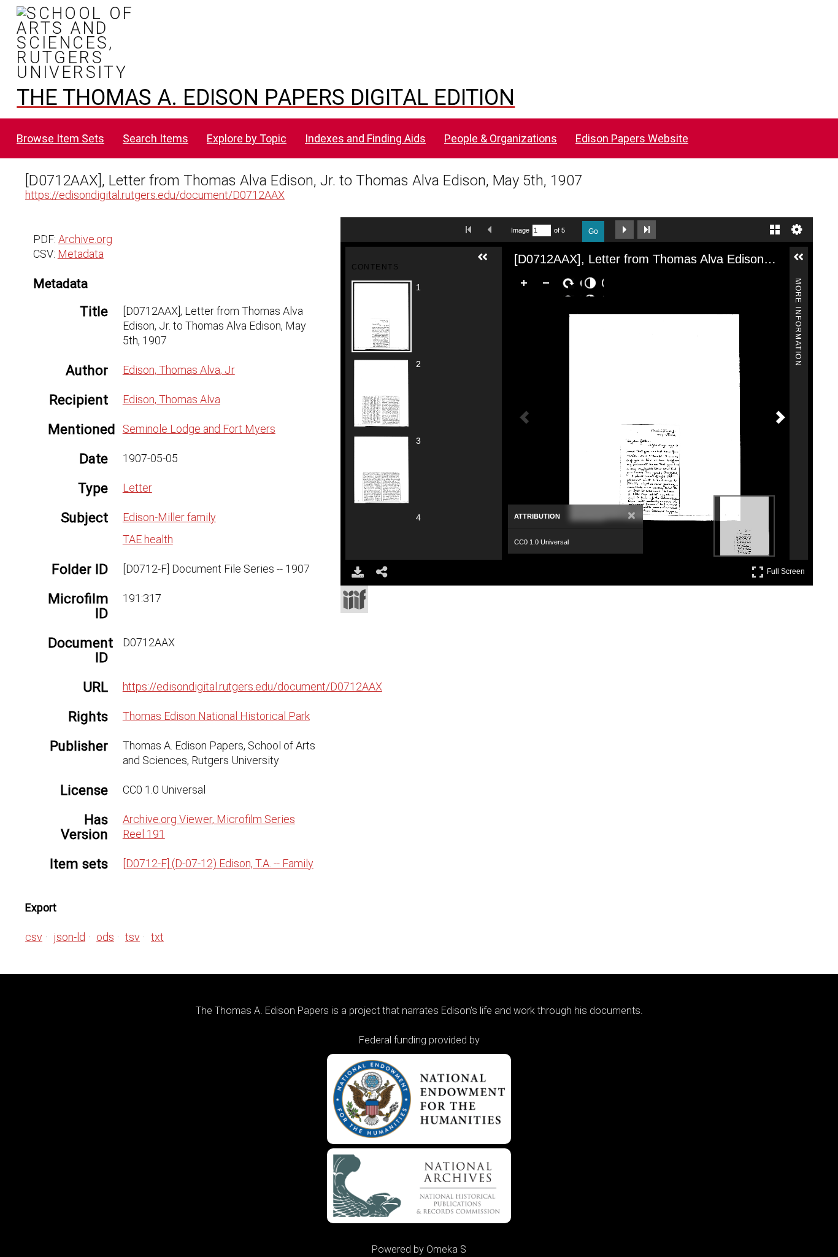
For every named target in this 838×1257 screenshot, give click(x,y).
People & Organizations (500, 138)
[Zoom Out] (548, 285)
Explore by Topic (246, 138)
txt (157, 936)
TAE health (148, 539)
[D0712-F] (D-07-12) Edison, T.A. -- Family (218, 863)
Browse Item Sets (60, 138)
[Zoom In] (526, 285)
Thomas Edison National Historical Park (216, 716)
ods (105, 936)
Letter (137, 487)
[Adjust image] (593, 285)
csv (33, 936)
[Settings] (797, 229)
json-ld (69, 936)
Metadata (81, 253)
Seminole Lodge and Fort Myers (199, 428)
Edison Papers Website (631, 138)
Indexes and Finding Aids (365, 138)
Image (520, 230)
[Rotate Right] (570, 285)
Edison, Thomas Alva (171, 399)
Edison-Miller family (169, 517)
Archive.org (85, 239)
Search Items (155, 138)
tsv (132, 936)
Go (593, 231)
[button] (488, 262)
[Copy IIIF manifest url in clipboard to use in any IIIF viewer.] (354, 599)
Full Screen (787, 569)
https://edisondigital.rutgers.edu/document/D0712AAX (155, 194)
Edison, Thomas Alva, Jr (179, 369)
